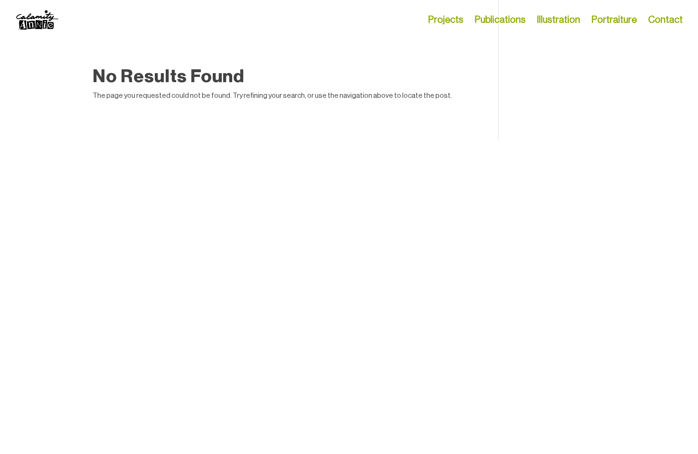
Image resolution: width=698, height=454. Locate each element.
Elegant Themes (139, 153)
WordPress (199, 153)
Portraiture (614, 21)
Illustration (558, 21)
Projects (445, 21)
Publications (500, 21)
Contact (665, 21)
